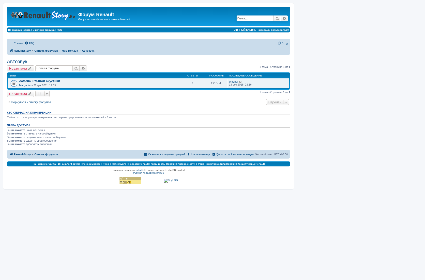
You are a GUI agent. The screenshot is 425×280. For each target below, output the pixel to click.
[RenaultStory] (43, 14)
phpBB (140, 170)
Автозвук (17, 61)
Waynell (233, 81)
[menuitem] (29, 43)
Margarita (24, 85)
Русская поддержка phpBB (148, 172)
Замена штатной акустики (39, 81)
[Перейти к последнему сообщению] (240, 81)
